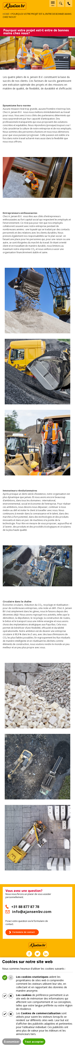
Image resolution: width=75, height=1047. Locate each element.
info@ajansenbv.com (31, 911)
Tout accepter (34, 1041)
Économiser (11, 1041)
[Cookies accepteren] (4, 977)
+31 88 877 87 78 (25, 906)
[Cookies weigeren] (10, 977)
